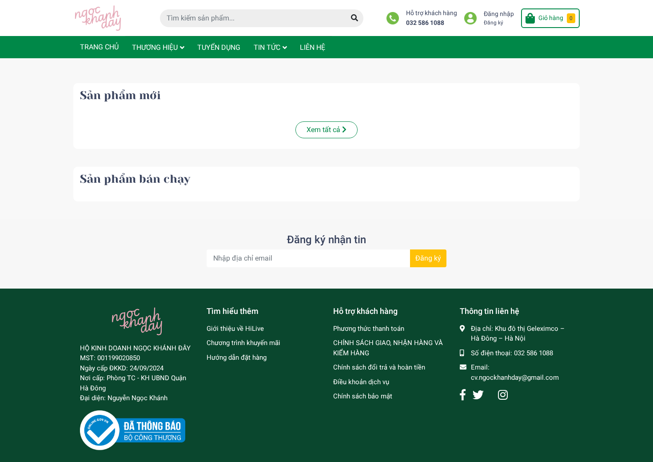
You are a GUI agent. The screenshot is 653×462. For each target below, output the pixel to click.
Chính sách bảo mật (362, 396)
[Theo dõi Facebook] (463, 395)
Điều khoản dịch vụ (361, 382)
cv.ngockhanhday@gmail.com (515, 378)
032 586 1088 (425, 23)
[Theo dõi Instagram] (503, 395)
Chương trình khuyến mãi (243, 343)
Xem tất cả (324, 129)
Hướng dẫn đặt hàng (237, 358)
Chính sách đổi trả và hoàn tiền (379, 367)
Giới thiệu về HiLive (235, 329)
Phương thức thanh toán (368, 329)
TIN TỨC (267, 47)
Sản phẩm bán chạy (135, 179)
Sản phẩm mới (120, 95)
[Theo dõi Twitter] (478, 395)
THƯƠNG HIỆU (155, 47)
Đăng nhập (499, 14)
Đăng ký (493, 23)
